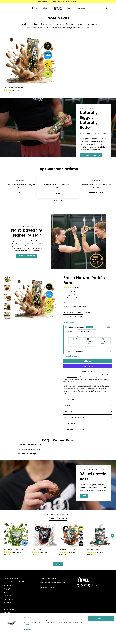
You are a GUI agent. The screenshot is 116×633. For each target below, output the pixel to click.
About (46, 8)
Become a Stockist (9, 609)
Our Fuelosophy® (9, 599)
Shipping (73, 306)
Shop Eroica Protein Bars (91, 155)
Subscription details (72, 356)
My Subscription (80, 8)
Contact (6, 592)
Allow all (100, 618)
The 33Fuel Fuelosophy (73, 429)
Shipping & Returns (9, 589)
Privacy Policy (27, 624)
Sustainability (70, 423)
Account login (8, 595)
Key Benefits (69, 406)
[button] (8, 90)
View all (58, 564)
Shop (84, 496)
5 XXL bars (68, 316)
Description (68, 400)
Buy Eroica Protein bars (26, 256)
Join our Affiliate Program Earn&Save (15, 582)
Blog (68, 8)
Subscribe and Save (76, 327)
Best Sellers (58, 518)
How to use (68, 411)
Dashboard (7, 612)
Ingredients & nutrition (74, 417)
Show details (27, 629)
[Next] (112, 536)
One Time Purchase (76, 352)
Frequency (72, 331)
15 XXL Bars (78, 316)
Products (35, 8)
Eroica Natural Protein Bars (76, 313)
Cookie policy (8, 585)
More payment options (88, 371)
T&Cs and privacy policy (11, 578)
